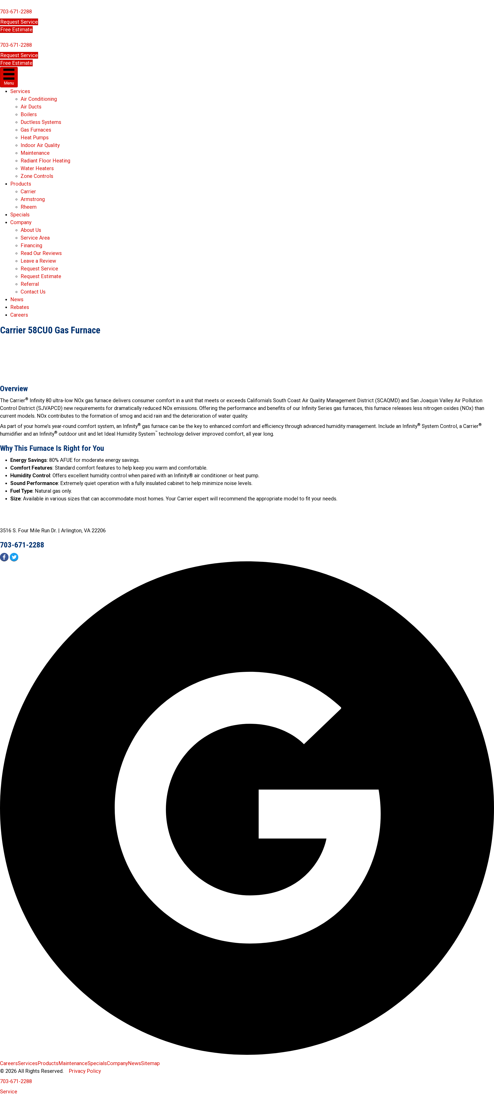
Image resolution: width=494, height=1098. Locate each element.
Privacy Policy (85, 1071)
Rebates (19, 307)
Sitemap (150, 1063)
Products (20, 184)
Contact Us (33, 292)
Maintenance (35, 153)
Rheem (29, 207)
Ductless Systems (41, 122)
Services (20, 91)
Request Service (39, 269)
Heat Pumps (35, 137)
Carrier (28, 191)
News (16, 299)
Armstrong (33, 199)
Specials (20, 215)
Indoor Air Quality (40, 145)
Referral (30, 284)
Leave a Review (38, 261)
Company (20, 222)
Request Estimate (41, 276)
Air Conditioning (39, 99)
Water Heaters (37, 168)
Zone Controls (37, 176)
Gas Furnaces (36, 130)
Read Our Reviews (41, 253)
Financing (31, 245)
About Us (31, 230)
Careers (19, 315)
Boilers (29, 114)
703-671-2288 (16, 11)
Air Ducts (31, 107)
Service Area (35, 238)
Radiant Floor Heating (45, 161)
